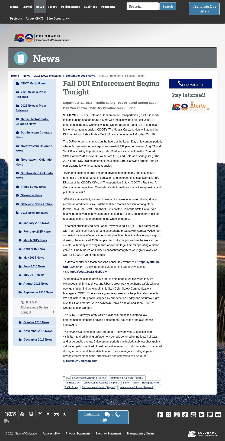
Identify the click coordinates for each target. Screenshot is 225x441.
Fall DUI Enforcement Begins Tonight (34, 307)
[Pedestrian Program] (65, 413)
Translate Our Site (204, 8)
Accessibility (51, 433)
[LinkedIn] (201, 414)
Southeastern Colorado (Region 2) (99, 387)
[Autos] (56, 413)
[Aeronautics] (39, 413)
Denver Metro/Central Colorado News (32, 121)
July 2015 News (33, 275)
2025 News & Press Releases (31, 108)
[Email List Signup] (210, 414)
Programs (108, 6)
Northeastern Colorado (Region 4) (136, 387)
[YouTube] (193, 414)
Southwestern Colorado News (34, 175)
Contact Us (92, 414)
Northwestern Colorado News (34, 148)
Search (167, 6)
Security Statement (108, 433)
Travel (27, 6)
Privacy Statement (78, 433)
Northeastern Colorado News (34, 162)
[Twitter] (168, 414)
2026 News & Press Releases (31, 94)
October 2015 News (36, 322)
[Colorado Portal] (204, 433)
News (40, 6)
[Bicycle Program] (22, 413)
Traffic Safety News (33, 186)
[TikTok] (185, 414)
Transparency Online (141, 433)
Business (90, 6)
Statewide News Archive (36, 204)
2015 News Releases (48, 75)
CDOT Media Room (33, 83)
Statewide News (31, 195)
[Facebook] (160, 414)
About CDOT (34, 18)
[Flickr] (218, 414)
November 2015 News (38, 330)
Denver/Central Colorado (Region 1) (101, 382)
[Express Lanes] (11, 413)
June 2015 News (34, 266)
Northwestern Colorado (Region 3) (127, 377)
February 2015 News (37, 231)
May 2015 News (33, 257)
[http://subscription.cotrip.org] (190, 105)
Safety (52, 6)
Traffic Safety (71, 387)
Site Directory (57, 18)
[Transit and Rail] (31, 413)
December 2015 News (37, 339)
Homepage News (150, 382)
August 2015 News (35, 283)
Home (14, 6)
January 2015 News (36, 222)
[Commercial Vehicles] (6, 420)
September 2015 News (80, 75)
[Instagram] (177, 414)
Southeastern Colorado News (34, 135)
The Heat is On (72, 382)
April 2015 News (34, 249)
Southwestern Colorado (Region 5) (89, 377)
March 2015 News (35, 240)
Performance (70, 6)
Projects (16, 18)
